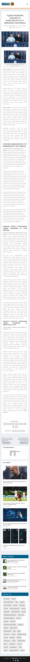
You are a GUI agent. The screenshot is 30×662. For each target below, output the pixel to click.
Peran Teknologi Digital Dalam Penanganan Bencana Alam (15, 524)
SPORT (5, 644)
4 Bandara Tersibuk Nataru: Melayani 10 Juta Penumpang (17, 587)
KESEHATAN (21, 615)
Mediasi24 (14, 658)
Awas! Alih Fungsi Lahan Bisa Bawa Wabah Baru (16, 574)
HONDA (23, 608)
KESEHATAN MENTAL (9, 618)
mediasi (13, 25)
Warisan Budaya (13, 650)
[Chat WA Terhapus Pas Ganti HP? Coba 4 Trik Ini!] (15, 536)
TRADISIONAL (13, 647)
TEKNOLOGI (12, 644)
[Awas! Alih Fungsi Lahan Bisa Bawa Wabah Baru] (5, 574)
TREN (20, 647)
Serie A (14, 640)
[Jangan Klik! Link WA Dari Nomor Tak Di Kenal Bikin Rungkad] (5, 581)
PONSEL (13, 634)
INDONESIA (6, 611)
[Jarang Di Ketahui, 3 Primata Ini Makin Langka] (5, 568)
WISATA (22, 650)
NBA (14, 631)
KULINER (6, 621)
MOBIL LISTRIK (13, 628)
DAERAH (15, 605)
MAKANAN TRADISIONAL (10, 624)
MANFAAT (20, 624)
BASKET (14, 599)
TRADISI (6, 647)
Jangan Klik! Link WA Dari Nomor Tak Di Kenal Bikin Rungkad (16, 580)
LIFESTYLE (12, 621)
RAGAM (15, 569)
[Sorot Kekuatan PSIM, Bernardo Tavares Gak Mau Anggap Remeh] (15, 494)
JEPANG (23, 611)
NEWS (10, 27)
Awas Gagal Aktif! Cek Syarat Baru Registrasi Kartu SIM (16, 561)
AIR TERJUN (7, 599)
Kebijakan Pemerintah (10, 615)
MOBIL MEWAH (7, 631)
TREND (5, 650)
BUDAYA (22, 602)
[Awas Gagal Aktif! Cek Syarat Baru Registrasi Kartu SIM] (5, 561)
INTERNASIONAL (16, 611)
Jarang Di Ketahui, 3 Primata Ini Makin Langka (17, 567)
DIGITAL (15, 582)
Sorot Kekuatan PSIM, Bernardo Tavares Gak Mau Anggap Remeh (14, 503)
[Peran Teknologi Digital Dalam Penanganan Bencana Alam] (15, 514)
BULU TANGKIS (7, 605)
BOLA (24, 25)
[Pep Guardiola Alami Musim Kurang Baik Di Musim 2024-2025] (15, 472)
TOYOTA (19, 644)
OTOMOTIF (16, 563)
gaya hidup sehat (14, 608)
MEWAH (6, 628)
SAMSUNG (12, 637)
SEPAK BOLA (7, 640)
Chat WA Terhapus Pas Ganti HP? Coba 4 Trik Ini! (14, 546)
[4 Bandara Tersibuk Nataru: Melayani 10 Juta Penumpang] (5, 587)
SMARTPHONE (21, 640)
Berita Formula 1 (8, 602)
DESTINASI (22, 605)
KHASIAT (18, 618)
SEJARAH (19, 637)
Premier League (22, 634)
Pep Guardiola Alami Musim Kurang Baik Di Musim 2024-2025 (14, 482)
